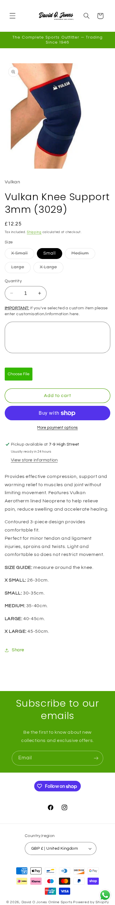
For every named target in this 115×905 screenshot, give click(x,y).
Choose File (18, 374)
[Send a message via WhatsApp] (105, 895)
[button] (12, 16)
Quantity (13, 281)
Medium (83, 255)
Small (49, 253)
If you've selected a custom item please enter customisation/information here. (56, 311)
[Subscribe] (96, 758)
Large (21, 269)
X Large (51, 269)
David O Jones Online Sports (47, 902)
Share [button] (18, 650)
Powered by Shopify (91, 902)
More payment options (57, 428)
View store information (34, 460)
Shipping (34, 232)
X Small (22, 255)
